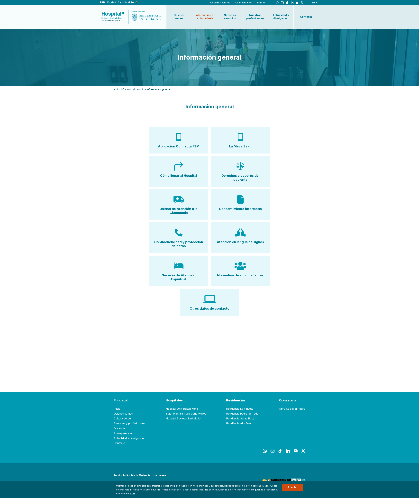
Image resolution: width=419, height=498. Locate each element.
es (313, 2)
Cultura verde (122, 418)
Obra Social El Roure (292, 408)
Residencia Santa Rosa (240, 418)
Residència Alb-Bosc (239, 423)
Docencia (119, 428)
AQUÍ (132, 493)
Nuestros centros (220, 2)
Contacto (306, 16)
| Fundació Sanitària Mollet (117, 2)
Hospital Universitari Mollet (182, 408)
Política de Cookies (171, 489)
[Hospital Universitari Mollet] (131, 17)
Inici (116, 89)
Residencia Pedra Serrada (242, 413)
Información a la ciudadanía (204, 16)
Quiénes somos (179, 16)
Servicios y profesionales (129, 423)
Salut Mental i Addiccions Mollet (186, 413)
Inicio (117, 408)
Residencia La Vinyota (239, 408)
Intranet (261, 2)
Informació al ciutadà (132, 89)
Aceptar (293, 487)
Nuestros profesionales (255, 16)
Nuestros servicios (230, 16)
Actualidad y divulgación (281, 16)
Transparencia (123, 433)
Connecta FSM (243, 2)
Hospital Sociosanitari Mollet (183, 418)
